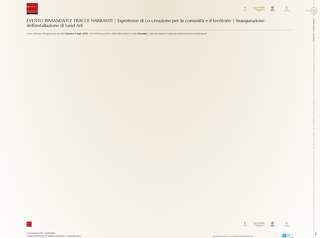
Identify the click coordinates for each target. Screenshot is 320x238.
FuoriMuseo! (314, 37)
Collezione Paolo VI (314, 25)
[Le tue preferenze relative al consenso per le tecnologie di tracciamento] (315, 233)
